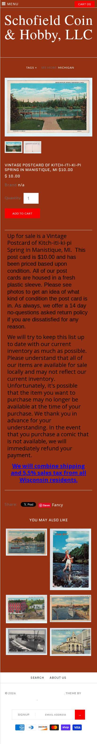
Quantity (13, 197)
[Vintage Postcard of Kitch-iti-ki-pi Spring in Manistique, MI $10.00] (48, 80)
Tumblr (63, 51)
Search (37, 678)
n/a (21, 184)
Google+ (51, 51)
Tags (31, 67)
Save (46, 505)
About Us (58, 678)
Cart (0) (84, 4)
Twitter (39, 51)
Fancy (57, 504)
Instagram (57, 51)
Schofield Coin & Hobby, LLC (40, 693)
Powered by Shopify (56, 699)
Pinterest (45, 51)
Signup (23, 714)
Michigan (66, 67)
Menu (12, 3)
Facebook (33, 51)
